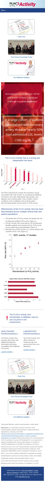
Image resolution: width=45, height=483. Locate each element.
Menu (3, 10)
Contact (36, 470)
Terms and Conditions (27, 470)
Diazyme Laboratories (12, 472)
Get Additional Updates (21, 417)
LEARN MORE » (7, 352)
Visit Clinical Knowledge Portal (21, 396)
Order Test (21, 376)
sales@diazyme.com (24, 476)
